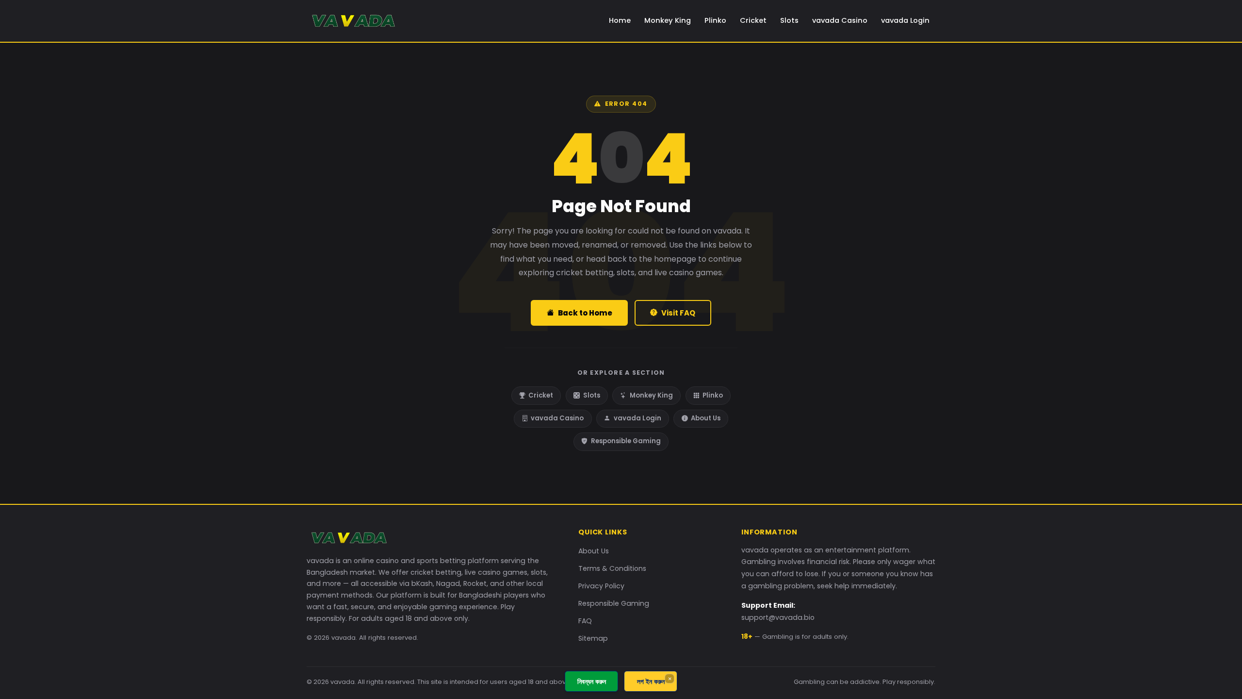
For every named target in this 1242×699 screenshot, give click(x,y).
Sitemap (593, 638)
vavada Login (905, 20)
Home (620, 20)
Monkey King (667, 20)
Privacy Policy (601, 586)
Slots (789, 20)
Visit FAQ (678, 313)
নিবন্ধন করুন (591, 681)
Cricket (753, 20)
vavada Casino (839, 20)
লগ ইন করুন (651, 681)
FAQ (585, 621)
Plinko (715, 20)
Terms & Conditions (612, 568)
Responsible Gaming (626, 441)
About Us (705, 418)
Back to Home (585, 313)
